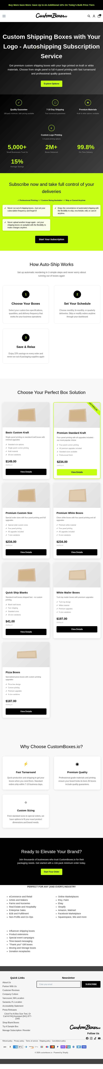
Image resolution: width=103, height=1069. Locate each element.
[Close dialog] (76, 506)
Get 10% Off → (51, 551)
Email (32, 539)
